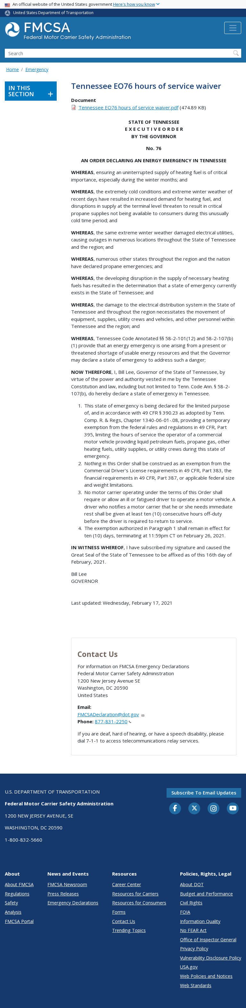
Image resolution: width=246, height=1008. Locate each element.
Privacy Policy (194, 948)
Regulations (17, 894)
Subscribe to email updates (203, 792)
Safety (11, 903)
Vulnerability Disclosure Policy (210, 958)
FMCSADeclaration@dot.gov (108, 714)
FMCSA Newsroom (67, 884)
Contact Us (123, 921)
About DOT (192, 884)
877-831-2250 (111, 721)
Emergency (36, 69)
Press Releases (63, 894)
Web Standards (195, 985)
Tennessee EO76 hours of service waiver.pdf (128, 107)
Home (12, 69)
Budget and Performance (206, 894)
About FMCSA (19, 884)
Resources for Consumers (139, 903)
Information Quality (200, 921)
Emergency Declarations (72, 903)
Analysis (13, 912)
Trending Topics (129, 930)
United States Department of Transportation (53, 12)
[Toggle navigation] (232, 28)
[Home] (69, 33)
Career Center (126, 884)
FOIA (185, 912)
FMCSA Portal (19, 921)
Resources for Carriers (135, 894)
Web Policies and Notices (206, 976)
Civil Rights (191, 903)
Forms (119, 912)
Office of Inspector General (208, 940)
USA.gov (189, 967)
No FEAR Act (193, 930)
